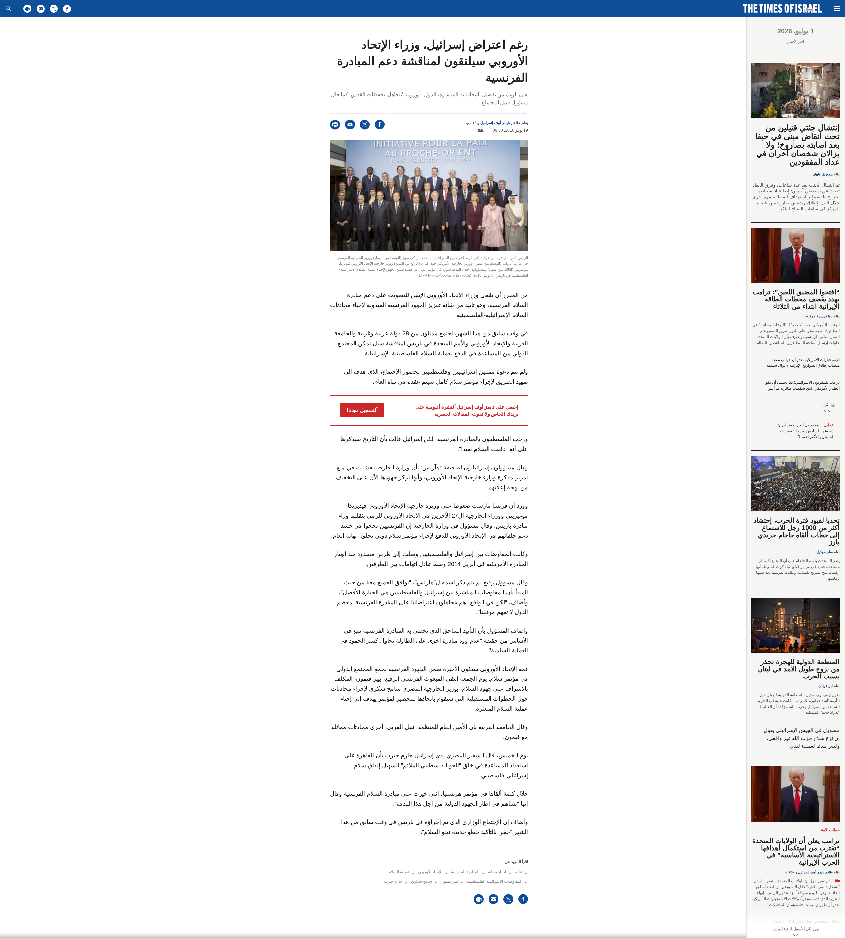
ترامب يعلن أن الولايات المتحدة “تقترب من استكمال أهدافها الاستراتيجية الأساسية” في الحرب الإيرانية (796, 851)
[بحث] (8, 8)
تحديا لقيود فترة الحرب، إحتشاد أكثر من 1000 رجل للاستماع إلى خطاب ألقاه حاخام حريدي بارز (796, 531)
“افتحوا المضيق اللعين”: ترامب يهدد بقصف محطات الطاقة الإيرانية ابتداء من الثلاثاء (796, 299)
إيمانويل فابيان (823, 174)
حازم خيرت (393, 881)
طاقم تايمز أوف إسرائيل (500, 123)
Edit (481, 130)
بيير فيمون (449, 881)
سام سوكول (824, 552)
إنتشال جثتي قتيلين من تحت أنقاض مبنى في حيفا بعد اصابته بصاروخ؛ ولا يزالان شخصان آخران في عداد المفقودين (797, 144)
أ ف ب (471, 123)
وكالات (808, 316)
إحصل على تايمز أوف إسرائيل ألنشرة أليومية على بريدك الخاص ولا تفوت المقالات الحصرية (467, 410)
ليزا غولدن (826, 686)
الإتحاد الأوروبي (430, 872)
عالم (518, 872)
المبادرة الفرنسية (465, 872)
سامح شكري (421, 881)
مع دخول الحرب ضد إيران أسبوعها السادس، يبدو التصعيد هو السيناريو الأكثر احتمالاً (805, 431)
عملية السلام (399, 872)
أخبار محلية (497, 872)
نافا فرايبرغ (825, 316)
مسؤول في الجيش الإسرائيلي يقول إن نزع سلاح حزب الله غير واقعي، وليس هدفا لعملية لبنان (802, 738)
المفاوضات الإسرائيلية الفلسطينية (494, 881)
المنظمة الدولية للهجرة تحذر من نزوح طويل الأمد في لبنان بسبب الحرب (799, 669)
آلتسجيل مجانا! (362, 410)
